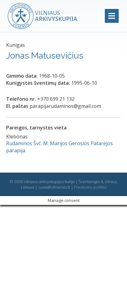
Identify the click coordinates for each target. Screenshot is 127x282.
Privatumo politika (90, 187)
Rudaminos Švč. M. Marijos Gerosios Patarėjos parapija (59, 146)
